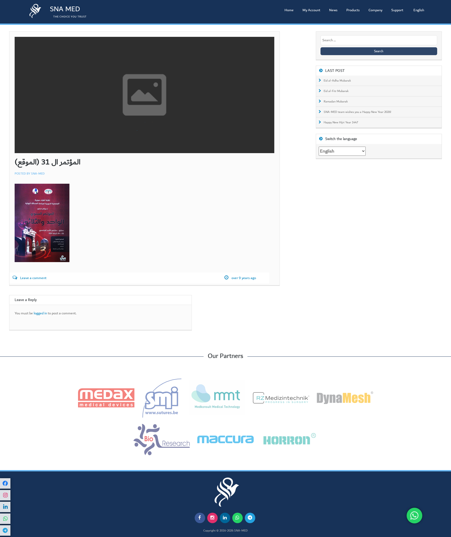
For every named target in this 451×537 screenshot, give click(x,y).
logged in (40, 313)
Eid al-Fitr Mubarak (336, 91)
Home (289, 10)
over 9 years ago (244, 278)
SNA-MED (38, 173)
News (333, 10)
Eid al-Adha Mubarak (337, 80)
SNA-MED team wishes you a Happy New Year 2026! (357, 112)
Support (397, 10)
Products (353, 10)
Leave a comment (33, 278)
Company (375, 10)
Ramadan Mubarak (336, 101)
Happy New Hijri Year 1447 (341, 122)
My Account (311, 10)
